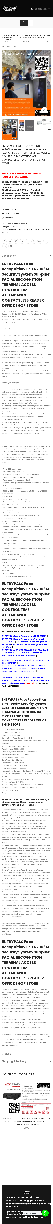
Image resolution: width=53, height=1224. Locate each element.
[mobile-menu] (49, 9)
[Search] (24, 23)
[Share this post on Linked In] (22, 241)
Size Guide (9, 218)
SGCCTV (21, 678)
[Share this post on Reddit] (16, 241)
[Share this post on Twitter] (10, 241)
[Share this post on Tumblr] (28, 241)
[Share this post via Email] (10, 246)
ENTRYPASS (9, 40)
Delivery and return (12, 213)
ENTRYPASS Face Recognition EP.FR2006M (22, 230)
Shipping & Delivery (14, 1061)
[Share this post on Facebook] (4, 241)
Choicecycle (30, 678)
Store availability (11, 209)
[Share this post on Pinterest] (33, 241)
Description (9, 255)
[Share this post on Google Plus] (39, 241)
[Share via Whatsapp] (4, 246)
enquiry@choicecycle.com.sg (23, 1203)
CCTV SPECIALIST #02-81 (19, 680)
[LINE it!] (45, 241)
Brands (6, 1054)
